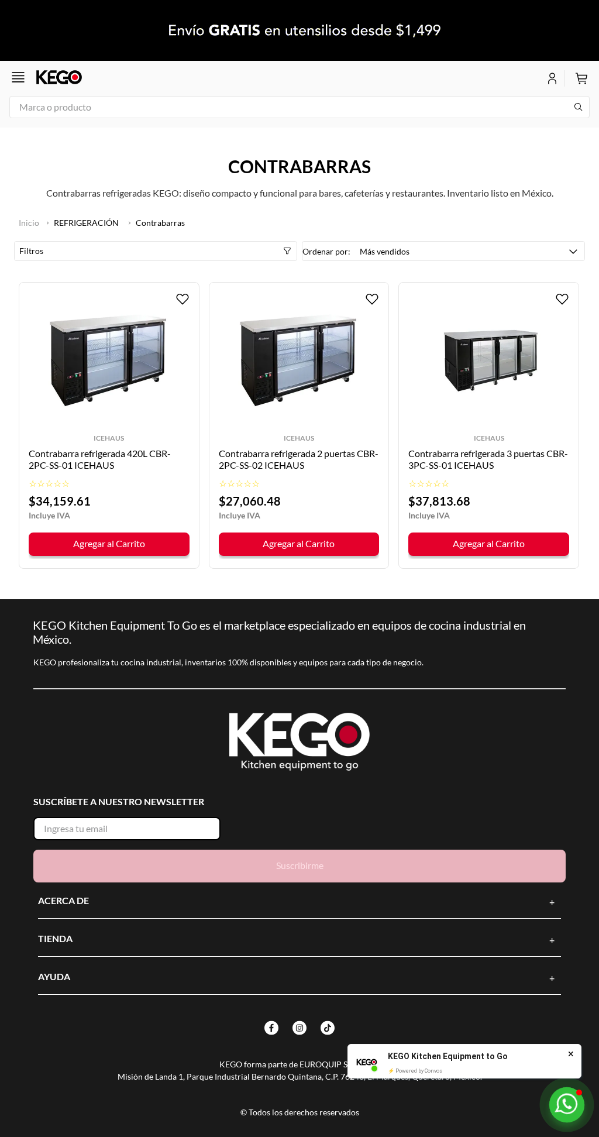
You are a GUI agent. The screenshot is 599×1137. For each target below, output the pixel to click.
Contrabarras (160, 223)
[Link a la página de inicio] (29, 223)
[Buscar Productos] (578, 107)
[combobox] (299, 107)
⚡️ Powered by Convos (415, 1071)
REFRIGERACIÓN (86, 223)
